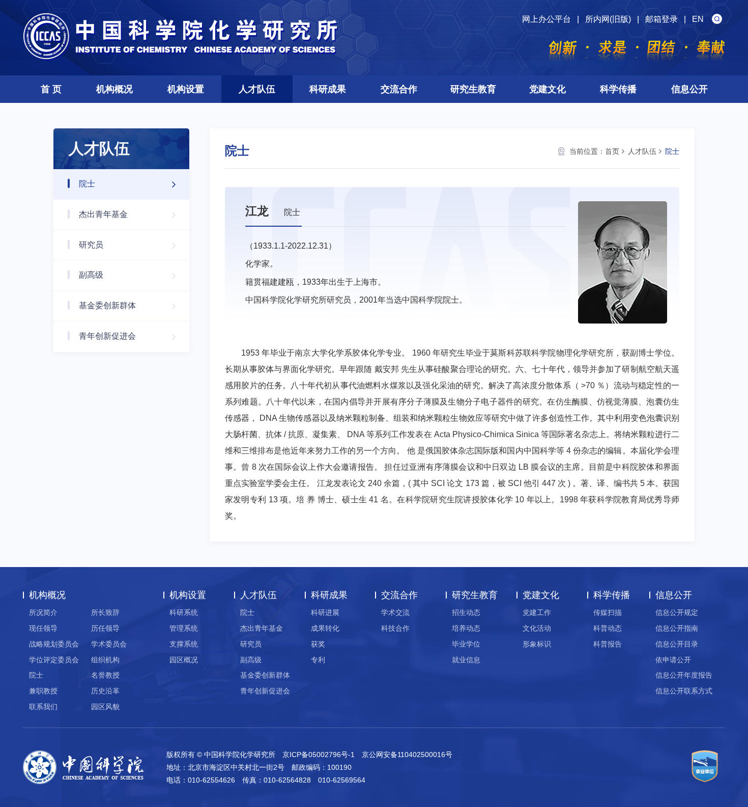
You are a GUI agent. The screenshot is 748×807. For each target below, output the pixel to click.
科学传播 (618, 89)
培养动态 (466, 628)
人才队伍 (257, 89)
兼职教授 (43, 691)
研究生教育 (473, 89)
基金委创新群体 (107, 305)
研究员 (91, 244)
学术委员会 (109, 644)
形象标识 (537, 644)
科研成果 (327, 89)
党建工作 (537, 612)
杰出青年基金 (103, 214)
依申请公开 (673, 660)
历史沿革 (105, 691)
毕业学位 (466, 644)
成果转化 (325, 628)
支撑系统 (183, 644)
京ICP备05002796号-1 (318, 754)
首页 (612, 151)
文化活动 (537, 628)
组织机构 (105, 660)
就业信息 (466, 660)
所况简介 (43, 612)
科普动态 (607, 628)
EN (698, 19)
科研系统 (183, 612)
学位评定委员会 (54, 660)
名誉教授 (105, 675)
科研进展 (325, 612)
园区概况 (183, 660)
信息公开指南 (676, 628)
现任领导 (43, 628)
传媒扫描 (607, 612)
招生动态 (466, 612)
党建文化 (547, 89)
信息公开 (689, 89)
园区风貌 (105, 707)
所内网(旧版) (608, 19)
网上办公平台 (546, 19)
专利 (318, 660)
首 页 (51, 89)
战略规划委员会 (54, 644)
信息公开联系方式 (683, 691)
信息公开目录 (676, 644)
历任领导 (105, 628)
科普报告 (607, 644)
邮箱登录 (661, 19)
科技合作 (395, 628)
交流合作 (399, 89)
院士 (87, 183)
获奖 (318, 644)
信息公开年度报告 (683, 675)
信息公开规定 (676, 612)
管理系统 (183, 628)
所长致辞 (105, 612)
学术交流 (395, 612)
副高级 (91, 275)
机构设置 (185, 89)
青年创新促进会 (107, 336)
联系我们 (43, 707)
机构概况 (114, 89)
